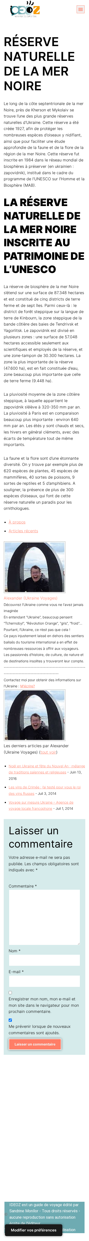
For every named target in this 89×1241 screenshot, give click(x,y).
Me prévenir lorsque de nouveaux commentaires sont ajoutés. (39, 1029)
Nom (15, 950)
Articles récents (23, 530)
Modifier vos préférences (33, 1230)
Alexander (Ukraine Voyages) (31, 598)
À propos (17, 522)
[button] (81, 9)
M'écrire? (27, 686)
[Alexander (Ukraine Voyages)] (35, 591)
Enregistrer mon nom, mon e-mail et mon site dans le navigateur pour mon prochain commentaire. (44, 1005)
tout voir (48, 752)
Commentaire (23, 886)
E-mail (16, 971)
